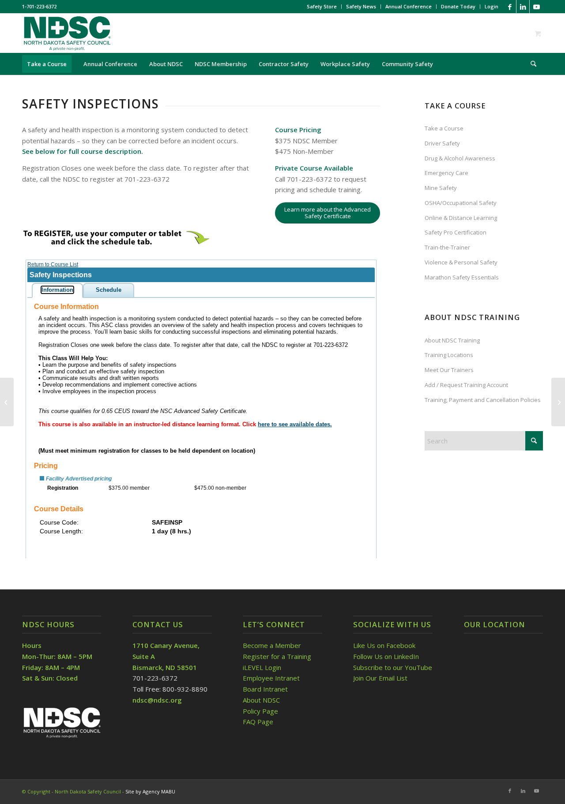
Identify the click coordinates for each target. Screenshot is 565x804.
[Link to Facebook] (509, 6)
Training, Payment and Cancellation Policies (483, 400)
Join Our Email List (380, 678)
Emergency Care (446, 173)
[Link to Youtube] (536, 6)
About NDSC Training (452, 340)
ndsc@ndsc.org (157, 700)
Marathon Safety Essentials (462, 277)
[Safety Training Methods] (7, 402)
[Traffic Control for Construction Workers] (558, 402)
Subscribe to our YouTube (392, 667)
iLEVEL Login (263, 667)
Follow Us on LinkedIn (386, 656)
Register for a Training (277, 656)
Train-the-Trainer (447, 247)
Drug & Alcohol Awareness (460, 158)
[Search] (530, 64)
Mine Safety (441, 188)
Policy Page (260, 711)
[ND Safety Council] (66, 33)
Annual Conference (408, 6)
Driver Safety (442, 143)
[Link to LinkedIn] (522, 6)
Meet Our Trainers (449, 370)
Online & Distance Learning (461, 218)
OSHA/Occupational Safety (461, 203)
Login (491, 6)
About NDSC (261, 700)
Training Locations (449, 355)
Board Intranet (265, 689)
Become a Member (272, 645)
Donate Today (458, 6)
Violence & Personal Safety (461, 262)
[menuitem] (322, 6)
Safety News (361, 6)
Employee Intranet (271, 678)
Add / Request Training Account (466, 385)
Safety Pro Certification (455, 232)
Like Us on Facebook (384, 645)
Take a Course (444, 128)
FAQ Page (258, 721)
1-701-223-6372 (39, 6)
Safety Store (322, 6)
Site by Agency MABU (150, 791)
